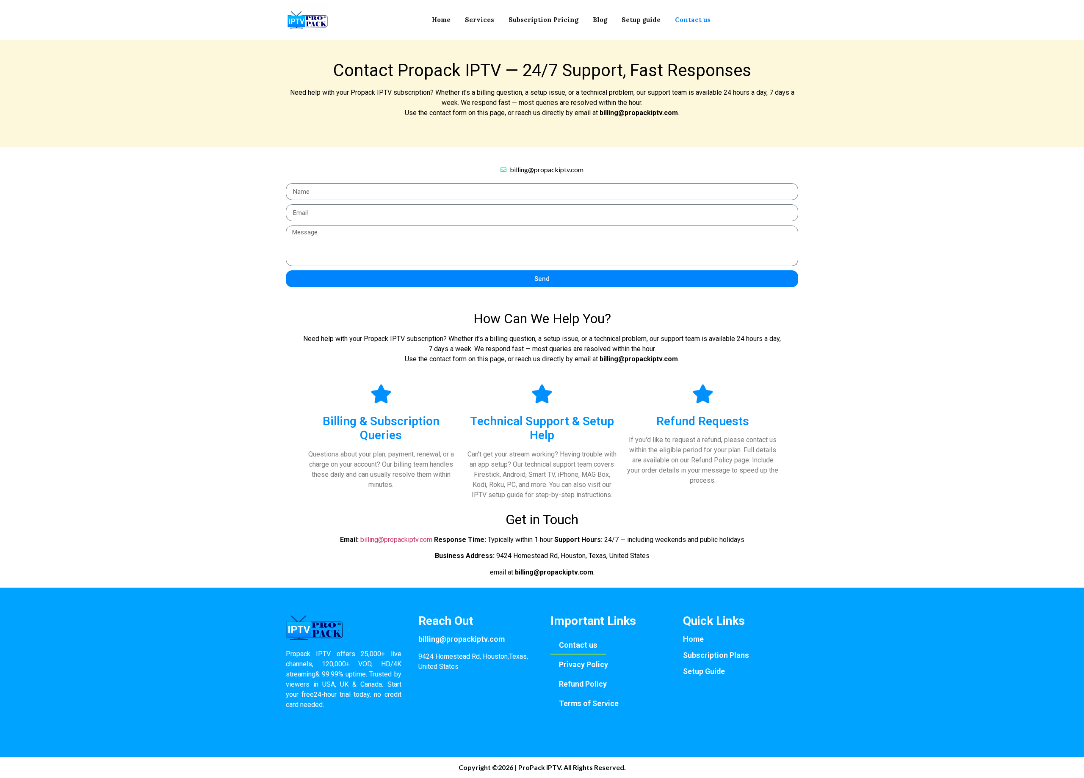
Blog (600, 20)
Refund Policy (583, 683)
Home (441, 20)
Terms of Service (589, 703)
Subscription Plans (716, 655)
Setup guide (641, 20)
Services (479, 20)
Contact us (693, 20)
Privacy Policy (583, 664)
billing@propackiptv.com (396, 540)
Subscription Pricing (543, 20)
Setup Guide (704, 671)
